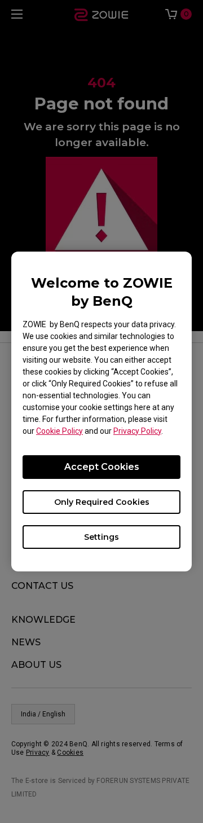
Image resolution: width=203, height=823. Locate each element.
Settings (101, 537)
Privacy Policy (137, 430)
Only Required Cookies (101, 502)
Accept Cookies (101, 466)
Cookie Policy (59, 430)
